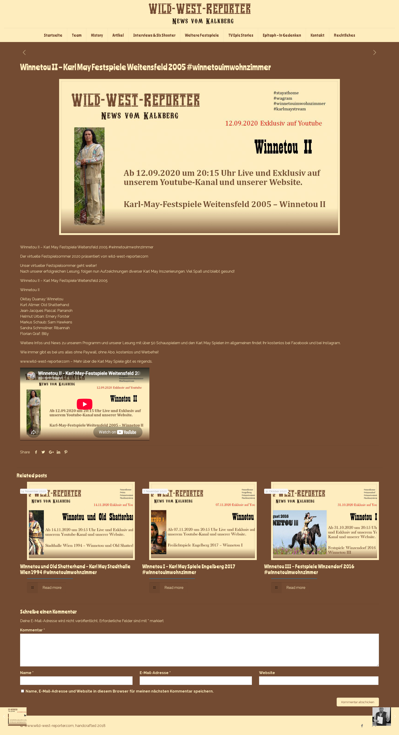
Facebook (299, 343)
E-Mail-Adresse (155, 673)
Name (26, 673)
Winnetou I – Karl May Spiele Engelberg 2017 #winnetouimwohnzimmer (188, 569)
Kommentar (32, 630)
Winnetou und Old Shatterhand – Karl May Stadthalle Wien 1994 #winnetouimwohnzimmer (75, 569)
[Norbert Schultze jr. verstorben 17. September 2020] (385, 716)
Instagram (331, 343)
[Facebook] (362, 726)
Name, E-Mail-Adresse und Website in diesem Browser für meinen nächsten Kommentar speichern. (120, 691)
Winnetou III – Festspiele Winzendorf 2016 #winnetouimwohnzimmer (309, 569)
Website (267, 673)
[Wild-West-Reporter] (199, 14)
